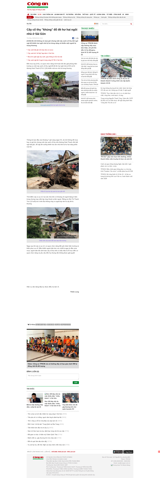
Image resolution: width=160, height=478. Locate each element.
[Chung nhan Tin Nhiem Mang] (120, 465)
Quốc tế (92, 14)
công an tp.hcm (66, 324)
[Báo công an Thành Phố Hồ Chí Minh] (37, 5)
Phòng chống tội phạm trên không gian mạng (48, 17)
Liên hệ (47, 451)
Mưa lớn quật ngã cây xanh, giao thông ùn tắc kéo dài (45, 57)
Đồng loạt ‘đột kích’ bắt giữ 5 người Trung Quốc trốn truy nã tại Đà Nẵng (89, 74)
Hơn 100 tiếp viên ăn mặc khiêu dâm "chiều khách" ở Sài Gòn (52, 403)
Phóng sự (96, 17)
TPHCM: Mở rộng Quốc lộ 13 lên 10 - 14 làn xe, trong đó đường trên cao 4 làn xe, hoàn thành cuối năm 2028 (116, 176)
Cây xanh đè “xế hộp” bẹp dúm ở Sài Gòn (41, 53)
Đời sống (78, 14)
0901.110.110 (71, 451)
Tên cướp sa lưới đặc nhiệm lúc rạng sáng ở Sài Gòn (45, 414)
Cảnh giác (104, 17)
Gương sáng (101, 14)
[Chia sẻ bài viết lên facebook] (73, 38)
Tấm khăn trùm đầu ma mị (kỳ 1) (38, 427)
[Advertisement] (93, 6)
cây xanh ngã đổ (41, 324)
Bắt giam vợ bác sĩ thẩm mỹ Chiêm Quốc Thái (42, 434)
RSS (96, 23)
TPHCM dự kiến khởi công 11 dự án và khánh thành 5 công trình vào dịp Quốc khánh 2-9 (115, 81)
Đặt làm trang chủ (36, 451)
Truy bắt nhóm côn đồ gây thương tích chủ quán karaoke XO (69, 407)
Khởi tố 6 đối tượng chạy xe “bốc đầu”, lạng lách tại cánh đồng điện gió (89, 66)
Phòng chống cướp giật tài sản (53, 19)
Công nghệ (117, 14)
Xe (123, 14)
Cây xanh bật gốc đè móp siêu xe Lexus (40, 50)
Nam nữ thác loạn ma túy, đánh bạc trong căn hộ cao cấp (46, 431)
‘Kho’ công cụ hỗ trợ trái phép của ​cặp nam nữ (42, 421)
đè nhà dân (50, 324)
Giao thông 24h (48, 14)
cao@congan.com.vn (124, 463)
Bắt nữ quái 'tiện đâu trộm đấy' (37, 441)
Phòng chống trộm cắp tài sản (117, 17)
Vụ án (39, 14)
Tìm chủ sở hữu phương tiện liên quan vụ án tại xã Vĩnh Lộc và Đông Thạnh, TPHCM (89, 82)
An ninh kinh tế (59, 14)
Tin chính (33, 14)
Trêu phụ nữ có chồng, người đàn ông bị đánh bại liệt (44, 417)
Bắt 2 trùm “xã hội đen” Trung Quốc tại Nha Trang (43, 424)
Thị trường (70, 14)
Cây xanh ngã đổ (45, 105)
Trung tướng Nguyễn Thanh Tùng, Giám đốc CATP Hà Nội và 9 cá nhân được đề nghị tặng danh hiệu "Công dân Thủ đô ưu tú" (117, 100)
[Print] (77, 38)
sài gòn (57, 324)
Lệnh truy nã (67, 19)
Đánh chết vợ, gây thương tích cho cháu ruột (42, 438)
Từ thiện (109, 14)
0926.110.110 (62, 451)
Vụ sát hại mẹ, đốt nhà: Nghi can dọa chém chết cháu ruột (46, 445)
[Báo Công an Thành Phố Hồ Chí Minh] (28, 14)
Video (127, 14)
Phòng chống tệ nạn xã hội (35, 19)
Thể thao (85, 14)
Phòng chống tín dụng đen (84, 17)
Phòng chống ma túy (69, 17)
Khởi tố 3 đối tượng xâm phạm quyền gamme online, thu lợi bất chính (89, 100)
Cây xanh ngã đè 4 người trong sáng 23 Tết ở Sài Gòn (45, 60)
